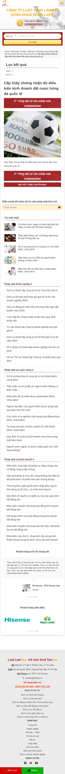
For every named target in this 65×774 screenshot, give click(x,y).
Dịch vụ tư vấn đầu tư (32, 709)
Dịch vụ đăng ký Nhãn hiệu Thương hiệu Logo (32, 702)
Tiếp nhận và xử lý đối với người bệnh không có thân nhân (36, 259)
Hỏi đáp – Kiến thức (27, 51)
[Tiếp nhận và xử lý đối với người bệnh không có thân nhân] (10, 260)
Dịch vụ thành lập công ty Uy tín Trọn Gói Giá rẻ (32, 290)
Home (7, 51)
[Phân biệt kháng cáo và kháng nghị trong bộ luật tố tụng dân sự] (10, 238)
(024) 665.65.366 (24, 686)
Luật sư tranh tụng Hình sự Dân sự (32, 717)
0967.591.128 (42, 686)
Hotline (34, 770)
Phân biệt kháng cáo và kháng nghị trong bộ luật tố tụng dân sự (38, 236)
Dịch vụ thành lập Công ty (32, 695)
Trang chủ (32, 725)
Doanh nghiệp (33, 729)
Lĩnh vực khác (32, 747)
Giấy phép (14, 51)
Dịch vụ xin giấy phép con (32, 713)
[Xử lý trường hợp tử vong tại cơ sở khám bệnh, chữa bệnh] (10, 249)
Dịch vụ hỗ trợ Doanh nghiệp (32, 754)
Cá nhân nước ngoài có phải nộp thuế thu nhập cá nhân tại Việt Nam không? (38, 225)
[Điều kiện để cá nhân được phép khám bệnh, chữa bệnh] (10, 271)
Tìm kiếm (32, 42)
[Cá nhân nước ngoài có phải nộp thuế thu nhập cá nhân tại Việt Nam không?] (10, 227)
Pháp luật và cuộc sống (18, 370)
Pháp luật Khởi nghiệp (17, 284)
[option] (32, 573)
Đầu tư (32, 740)
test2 (9, 75)
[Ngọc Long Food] (47, 620)
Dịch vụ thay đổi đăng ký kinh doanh (33, 706)
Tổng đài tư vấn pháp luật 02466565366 (34, 103)
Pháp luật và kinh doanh (18, 459)
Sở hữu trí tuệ (32, 736)
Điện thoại (12, 770)
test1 (9, 71)
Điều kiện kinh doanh (32, 751)
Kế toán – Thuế (32, 732)
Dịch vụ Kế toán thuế (32, 698)
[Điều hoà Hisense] (17, 620)
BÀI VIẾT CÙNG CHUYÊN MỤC (32, 185)
